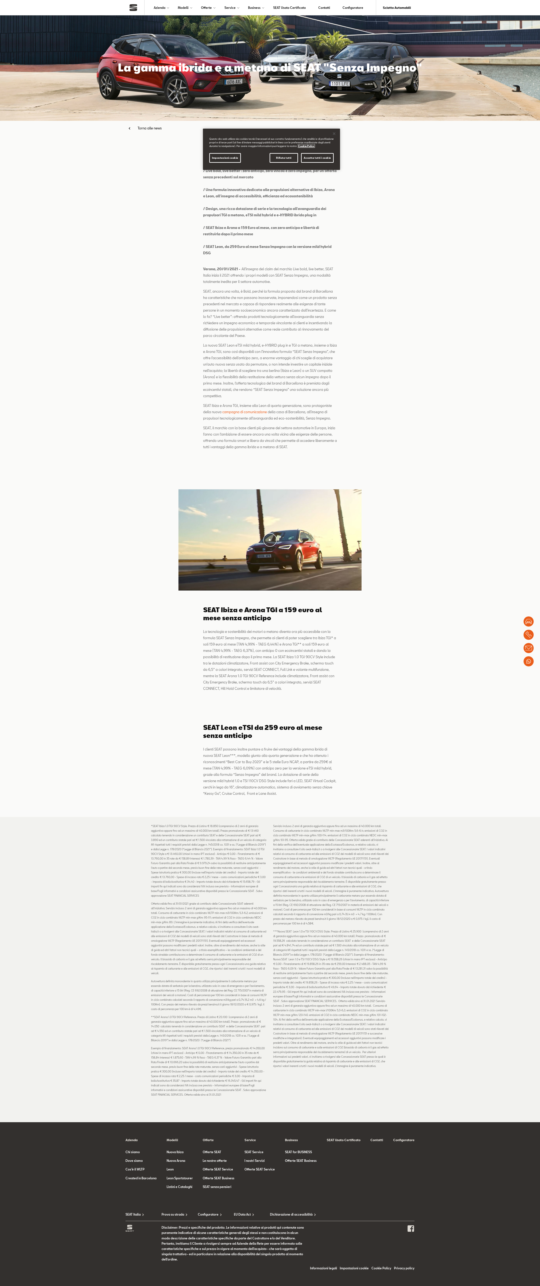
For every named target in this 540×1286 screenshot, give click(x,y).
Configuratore (353, 7)
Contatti (324, 7)
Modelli (183, 7)
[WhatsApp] (529, 661)
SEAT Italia (133, 1214)
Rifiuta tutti (283, 157)
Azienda (159, 7)
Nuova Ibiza (175, 1152)
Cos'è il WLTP (135, 1169)
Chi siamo (133, 1152)
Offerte (206, 7)
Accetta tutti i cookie (317, 157)
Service (230, 7)
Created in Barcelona (141, 1178)
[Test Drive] (529, 621)
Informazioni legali (323, 1268)
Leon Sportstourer (180, 1178)
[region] (271, 149)
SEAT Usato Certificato (289, 7)
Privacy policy (404, 1268)
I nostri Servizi (254, 1160)
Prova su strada (173, 1214)
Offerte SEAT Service (218, 1169)
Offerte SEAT (212, 1152)
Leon (170, 1169)
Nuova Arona (176, 1160)
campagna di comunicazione (244, 412)
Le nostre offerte (215, 1160)
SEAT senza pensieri (217, 1187)
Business (254, 7)
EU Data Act (242, 1214)
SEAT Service (253, 1152)
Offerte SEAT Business (218, 1178)
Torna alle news (150, 128)
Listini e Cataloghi (179, 1187)
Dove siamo (134, 1160)
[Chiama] (529, 635)
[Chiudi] (334, 133)
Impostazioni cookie (225, 157)
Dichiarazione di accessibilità (288, 1214)
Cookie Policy (381, 1268)
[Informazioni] (529, 648)
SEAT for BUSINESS (298, 1152)
